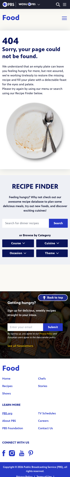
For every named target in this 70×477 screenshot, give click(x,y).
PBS (8, 4)
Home (6, 378)
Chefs (42, 378)
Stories (42, 386)
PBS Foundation (12, 428)
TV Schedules (47, 413)
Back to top (55, 297)
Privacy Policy (45, 333)
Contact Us (45, 428)
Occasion (16, 253)
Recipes (7, 386)
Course (16, 243)
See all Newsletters (20, 346)
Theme (50, 253)
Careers (43, 421)
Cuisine (50, 243)
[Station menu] (38, 4)
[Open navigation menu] (64, 4)
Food (11, 18)
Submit (53, 327)
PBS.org (7, 413)
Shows (6, 393)
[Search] (58, 4)
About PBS (9, 421)
